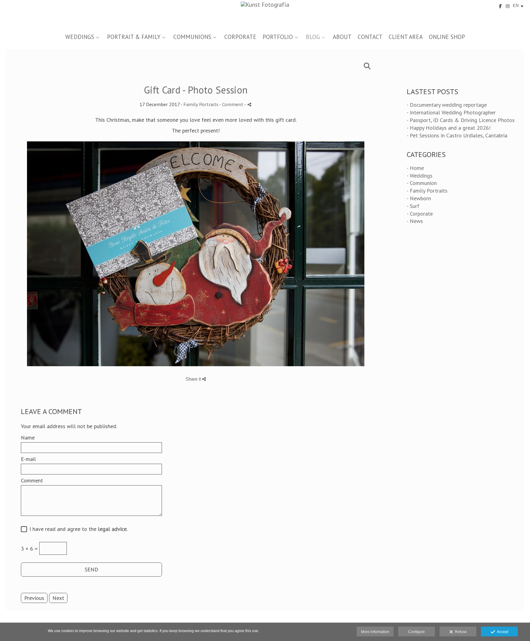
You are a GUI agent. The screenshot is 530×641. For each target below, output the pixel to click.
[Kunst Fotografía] (265, 15)
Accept (501, 632)
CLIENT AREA (406, 37)
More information (375, 632)
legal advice (112, 528)
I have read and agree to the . (77, 529)
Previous (34, 597)
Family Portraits (200, 104)
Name (28, 438)
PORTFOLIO (278, 37)
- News (415, 221)
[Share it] (249, 104)
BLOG (313, 37)
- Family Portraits (427, 190)
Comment (32, 481)
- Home (415, 167)
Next (58, 597)
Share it (194, 379)
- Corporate (420, 213)
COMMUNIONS (192, 37)
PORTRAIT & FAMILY (133, 37)
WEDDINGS (79, 37)
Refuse (460, 632)
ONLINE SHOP (447, 37)
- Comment (231, 104)
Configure (416, 632)
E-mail (28, 459)
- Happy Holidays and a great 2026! (448, 127)
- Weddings (419, 175)
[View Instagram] (508, 6)
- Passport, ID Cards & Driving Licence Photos (461, 120)
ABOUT (342, 37)
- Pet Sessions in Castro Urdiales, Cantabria (457, 135)
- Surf (413, 205)
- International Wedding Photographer (451, 112)
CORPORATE (240, 37)
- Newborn (419, 198)
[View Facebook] (500, 6)
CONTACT (370, 37)
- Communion (422, 182)
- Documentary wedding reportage (447, 104)
